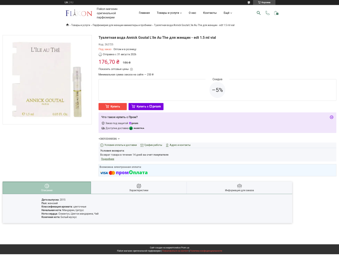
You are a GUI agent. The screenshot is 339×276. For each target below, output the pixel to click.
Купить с (142, 106)
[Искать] (258, 12)
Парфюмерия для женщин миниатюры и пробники (122, 25)
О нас (192, 13)
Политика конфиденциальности (206, 251)
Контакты (210, 13)
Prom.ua (185, 247)
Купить (115, 106)
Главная (144, 13)
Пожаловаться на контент (175, 251)
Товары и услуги (168, 13)
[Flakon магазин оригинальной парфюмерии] (79, 13)
